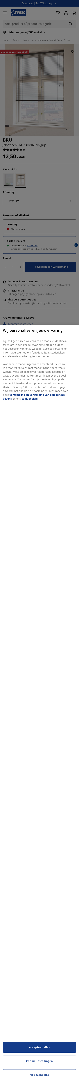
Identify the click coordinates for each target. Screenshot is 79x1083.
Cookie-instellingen (39, 1061)
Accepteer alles (39, 1047)
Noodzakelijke (39, 1074)
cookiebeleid (29, 398)
